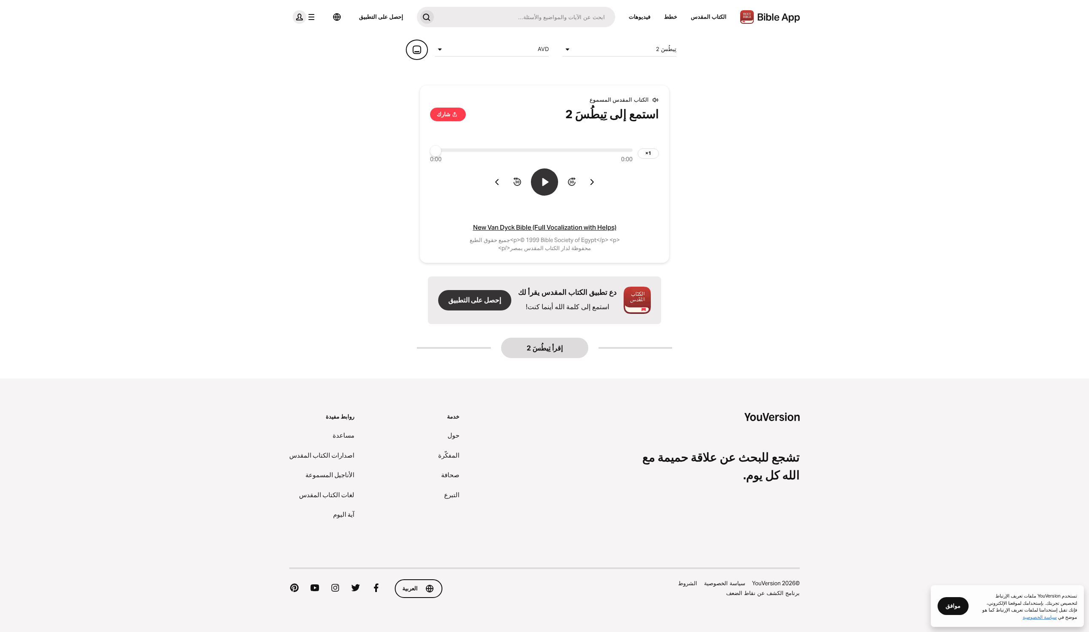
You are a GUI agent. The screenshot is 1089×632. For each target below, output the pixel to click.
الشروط (687, 583)
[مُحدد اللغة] (336, 17)
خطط (670, 16)
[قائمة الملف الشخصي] (305, 17)
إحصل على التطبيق (381, 16)
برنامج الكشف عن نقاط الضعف (763, 592)
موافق (953, 605)
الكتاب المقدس (709, 16)
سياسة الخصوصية (724, 583)
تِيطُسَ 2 (666, 49)
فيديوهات (639, 16)
